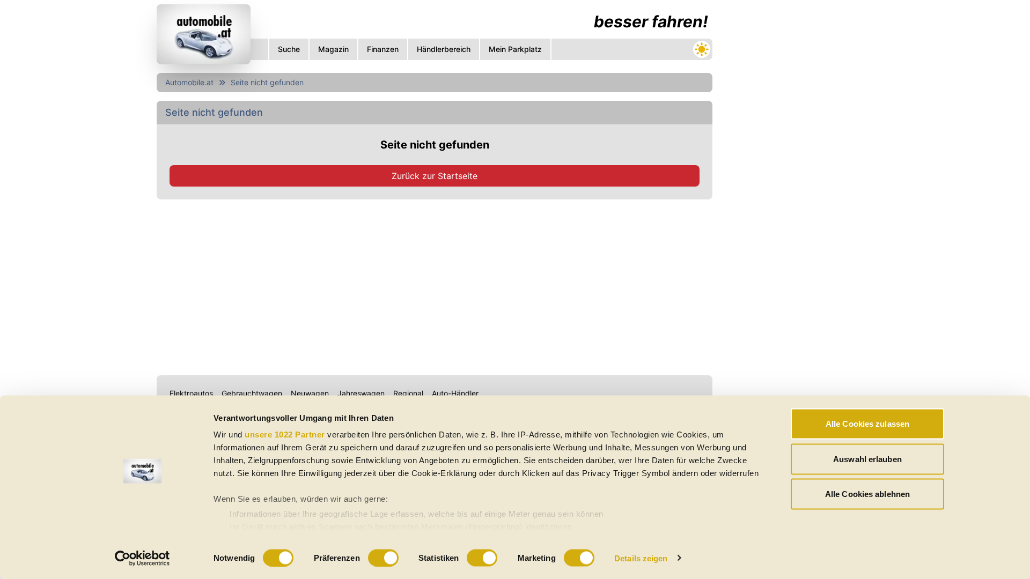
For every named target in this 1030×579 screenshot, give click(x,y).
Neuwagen (310, 393)
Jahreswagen (361, 393)
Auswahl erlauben (867, 458)
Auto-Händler (455, 393)
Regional (408, 393)
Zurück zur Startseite (434, 175)
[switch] (383, 557)
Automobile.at (189, 82)
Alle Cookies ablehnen (867, 494)
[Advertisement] (434, 285)
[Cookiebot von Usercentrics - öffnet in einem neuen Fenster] (142, 558)
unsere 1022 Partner (285, 434)
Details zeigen (640, 557)
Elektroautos (191, 393)
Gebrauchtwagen (252, 393)
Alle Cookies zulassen (867, 423)
